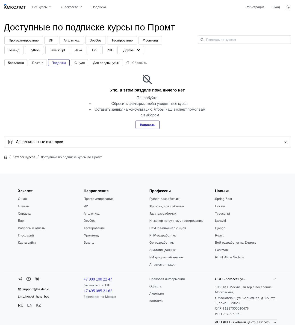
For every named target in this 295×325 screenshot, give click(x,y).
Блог (21, 220)
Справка (24, 213)
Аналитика (92, 213)
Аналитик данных (162, 250)
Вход (276, 7)
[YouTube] (28, 280)
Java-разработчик (162, 213)
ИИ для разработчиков (166, 257)
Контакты (156, 301)
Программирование (99, 199)
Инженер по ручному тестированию (176, 220)
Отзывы (24, 206)
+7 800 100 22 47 (98, 279)
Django (220, 228)
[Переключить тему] (288, 7)
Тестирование (94, 228)
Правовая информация (167, 279)
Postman (221, 250)
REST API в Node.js (229, 257)
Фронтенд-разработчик (166, 206)
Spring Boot (223, 199)
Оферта (155, 286)
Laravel (220, 220)
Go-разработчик (161, 242)
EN (29, 305)
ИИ (86, 206)
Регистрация (255, 7)
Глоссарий (26, 235)
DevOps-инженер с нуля (167, 228)
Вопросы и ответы (31, 228)
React (219, 235)
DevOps (89, 220)
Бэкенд (89, 242)
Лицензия (156, 293)
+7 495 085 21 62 (98, 291)
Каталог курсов (24, 157)
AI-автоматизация (162, 264)
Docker (220, 206)
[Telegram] (20, 280)
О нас (22, 199)
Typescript (222, 213)
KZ (38, 305)
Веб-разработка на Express (235, 242)
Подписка (98, 7)
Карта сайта (27, 242)
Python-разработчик (164, 199)
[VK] (37, 280)
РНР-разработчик (162, 235)
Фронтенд (91, 235)
